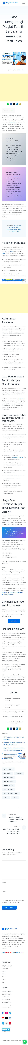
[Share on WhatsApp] (8, 104)
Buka (11, 110)
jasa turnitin (7, 773)
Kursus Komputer (7, 994)
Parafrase (19, 773)
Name (4, 882)
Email (4, 891)
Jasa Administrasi (7, 1002)
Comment (4, 858)
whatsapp (14, 621)
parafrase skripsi (9, 781)
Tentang (4, 971)
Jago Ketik (17, 69)
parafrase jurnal (8, 777)
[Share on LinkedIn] (17, 104)
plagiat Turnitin (8, 785)
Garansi (4, 977)
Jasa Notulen (5, 997)
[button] (25, 1042)
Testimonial (5, 968)
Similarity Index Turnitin (11, 793)
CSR (3, 982)
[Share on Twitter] (14, 104)
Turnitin (15, 797)
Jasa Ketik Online (7, 1007)
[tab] (14, 699)
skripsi (11, 251)
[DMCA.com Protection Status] (6, 1031)
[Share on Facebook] (11, 104)
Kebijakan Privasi (7, 966)
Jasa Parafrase (6, 999)
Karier (3, 979)
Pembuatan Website (7, 991)
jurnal (3, 253)
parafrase (13, 122)
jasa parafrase (15, 176)
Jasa (23, 69)
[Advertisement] (14, 87)
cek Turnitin (18, 476)
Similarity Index (8, 789)
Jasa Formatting (6, 1005)
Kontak (4, 974)
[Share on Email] (20, 104)
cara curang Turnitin (17, 457)
